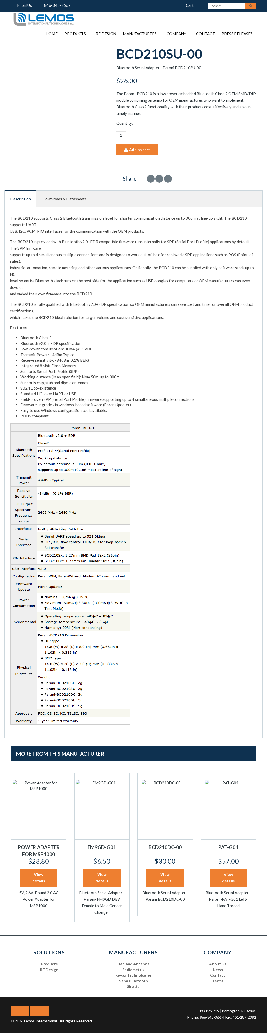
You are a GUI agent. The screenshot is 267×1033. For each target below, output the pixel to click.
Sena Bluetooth (133, 980)
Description (20, 198)
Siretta (133, 986)
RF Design (106, 33)
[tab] (21, 199)
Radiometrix (133, 969)
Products (75, 33)
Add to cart (139, 149)
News (218, 969)
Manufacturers (140, 33)
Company (176, 33)
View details (38, 877)
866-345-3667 (56, 5)
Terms (217, 980)
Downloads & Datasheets (64, 198)
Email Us (23, 5)
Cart (188, 5)
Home (52, 33)
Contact (205, 33)
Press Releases (237, 33)
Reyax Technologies (133, 975)
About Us (217, 964)
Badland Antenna (133, 964)
